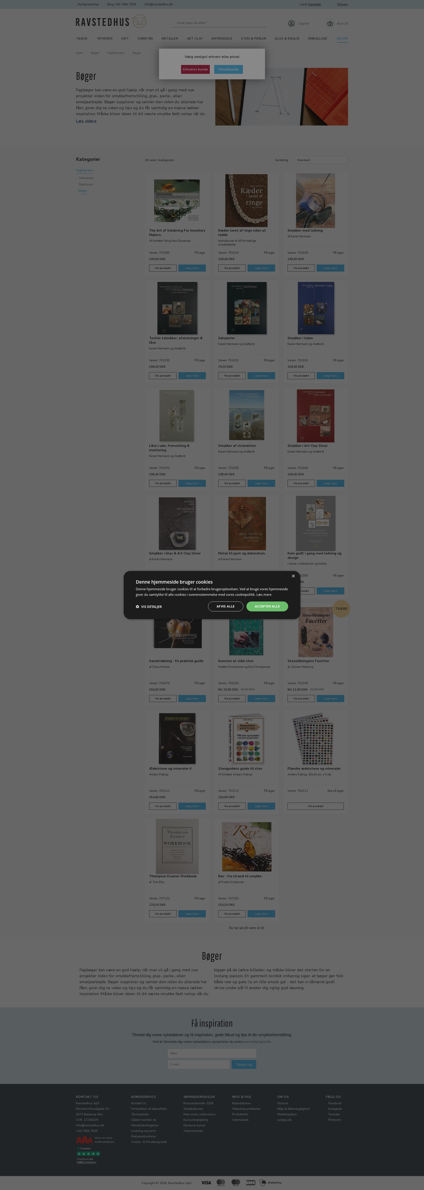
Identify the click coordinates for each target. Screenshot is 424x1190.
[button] (149, 606)
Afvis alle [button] (226, 606)
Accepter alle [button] (267, 606)
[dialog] (212, 595)
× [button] (293, 576)
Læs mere (263, 594)
